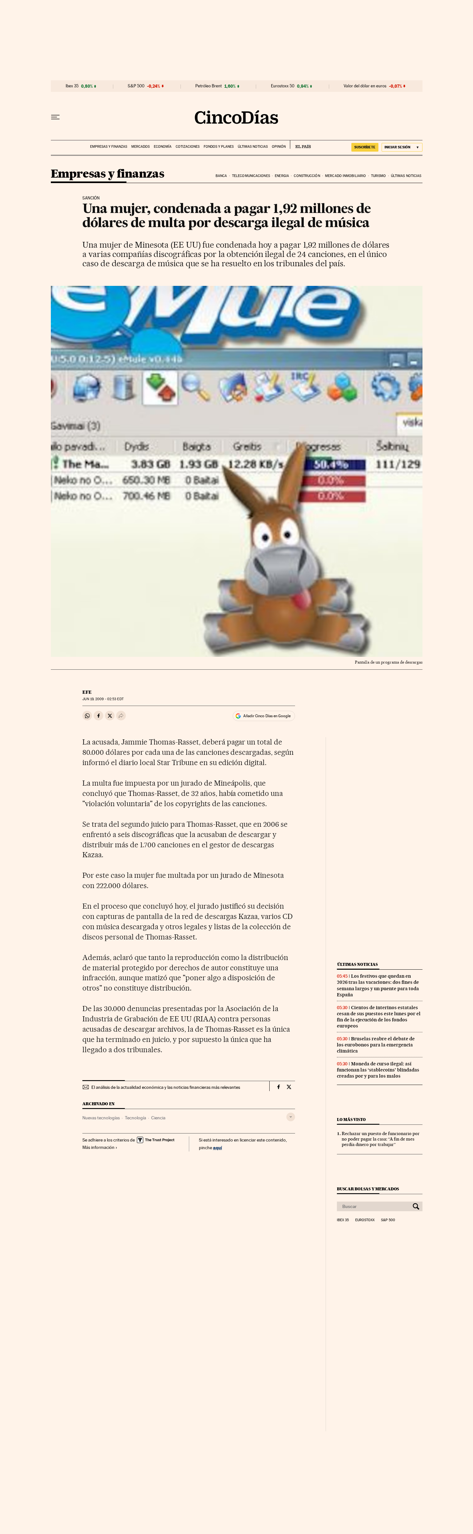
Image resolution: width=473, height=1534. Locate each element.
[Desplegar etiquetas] (290, 1117)
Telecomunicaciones (251, 176)
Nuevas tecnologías (101, 1117)
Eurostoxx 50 (282, 86)
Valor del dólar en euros (365, 86)
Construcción (307, 176)
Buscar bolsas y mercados (368, 1188)
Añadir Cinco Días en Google (267, 716)
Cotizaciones (187, 147)
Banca (221, 176)
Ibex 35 (72, 86)
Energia (282, 176)
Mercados (140, 147)
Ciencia (158, 1117)
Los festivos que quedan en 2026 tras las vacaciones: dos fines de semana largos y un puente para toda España (378, 985)
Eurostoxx (365, 1220)
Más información (98, 1147)
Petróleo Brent (208, 86)
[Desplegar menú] (55, 117)
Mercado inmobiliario (345, 176)
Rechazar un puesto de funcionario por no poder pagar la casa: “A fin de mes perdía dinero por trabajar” (381, 1139)
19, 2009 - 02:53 (102, 699)
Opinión (279, 147)
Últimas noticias (253, 147)
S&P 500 (136, 86)
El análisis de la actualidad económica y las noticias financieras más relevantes (165, 1087)
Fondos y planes (219, 147)
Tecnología (135, 1117)
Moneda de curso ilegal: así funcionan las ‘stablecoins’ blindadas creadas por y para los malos (378, 1070)
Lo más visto (351, 1119)
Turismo (378, 176)
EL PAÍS (300, 144)
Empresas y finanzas (108, 147)
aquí (217, 1147)
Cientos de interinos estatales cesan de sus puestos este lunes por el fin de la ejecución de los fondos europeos (379, 1017)
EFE (87, 692)
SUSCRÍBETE (365, 147)
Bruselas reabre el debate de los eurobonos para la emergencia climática (376, 1045)
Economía (163, 147)
